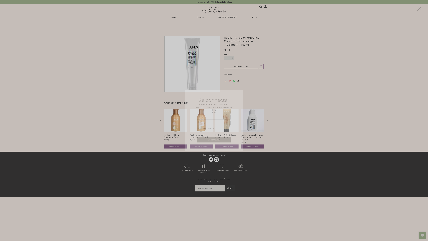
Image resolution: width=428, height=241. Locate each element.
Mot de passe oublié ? (205, 128)
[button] (419, 9)
